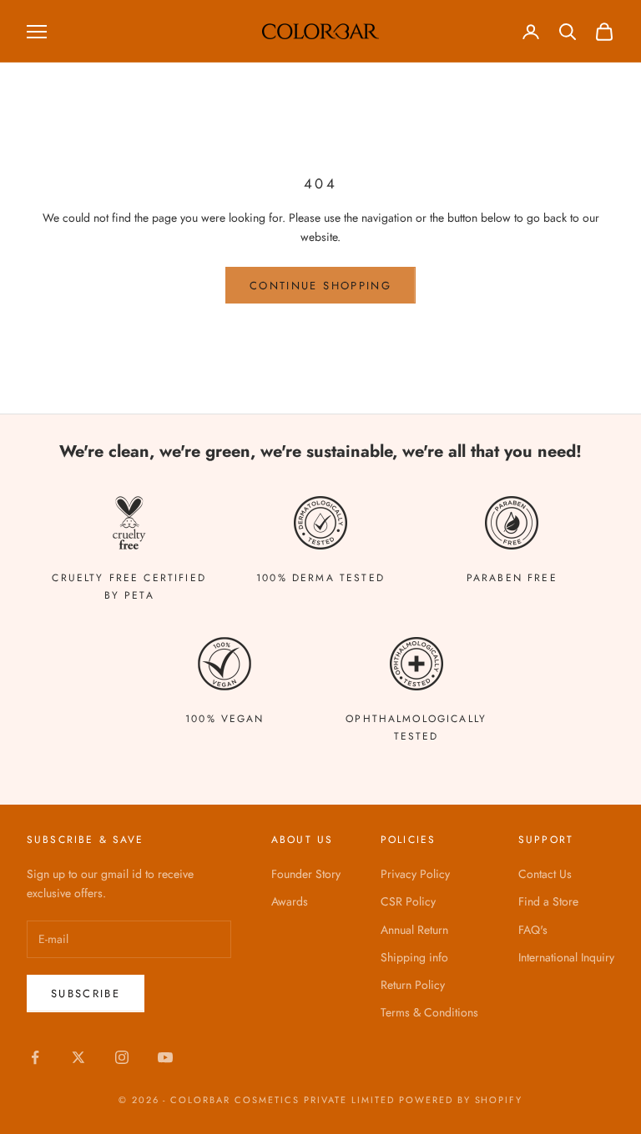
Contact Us (545, 874)
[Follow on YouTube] (165, 1057)
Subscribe (85, 993)
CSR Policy (408, 901)
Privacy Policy (415, 874)
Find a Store (548, 901)
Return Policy (413, 984)
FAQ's (533, 929)
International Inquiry (566, 957)
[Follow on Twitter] (78, 1057)
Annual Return (414, 929)
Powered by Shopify (461, 1099)
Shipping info (414, 957)
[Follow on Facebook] (35, 1057)
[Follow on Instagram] (122, 1057)
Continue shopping (320, 286)
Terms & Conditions (429, 1012)
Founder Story (306, 874)
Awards (289, 901)
